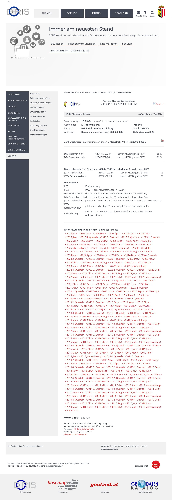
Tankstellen (35, 121)
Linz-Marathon (108, 44)
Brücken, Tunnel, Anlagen (40, 103)
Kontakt (105, 446)
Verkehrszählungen (38, 135)
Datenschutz (132, 446)
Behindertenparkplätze (40, 98)
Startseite (79, 92)
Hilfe (144, 446)
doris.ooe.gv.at (141, 466)
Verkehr (96, 92)
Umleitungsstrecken (38, 126)
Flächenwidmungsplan (82, 44)
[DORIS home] (74, 103)
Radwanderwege (37, 107)
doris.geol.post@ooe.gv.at (52, 466)
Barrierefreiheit (109, 449)
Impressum (117, 446)
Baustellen (57, 44)
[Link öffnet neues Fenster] (156, 462)
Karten (96, 13)
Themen (46, 13)
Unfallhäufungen (37, 130)
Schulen (127, 44)
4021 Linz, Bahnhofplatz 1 (84, 429)
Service (72, 13)
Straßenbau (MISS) (38, 112)
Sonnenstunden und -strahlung (70, 51)
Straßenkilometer (37, 116)
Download (121, 13)
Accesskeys (12, 2)
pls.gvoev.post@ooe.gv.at (75, 434)
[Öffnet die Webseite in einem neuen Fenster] (162, 11)
